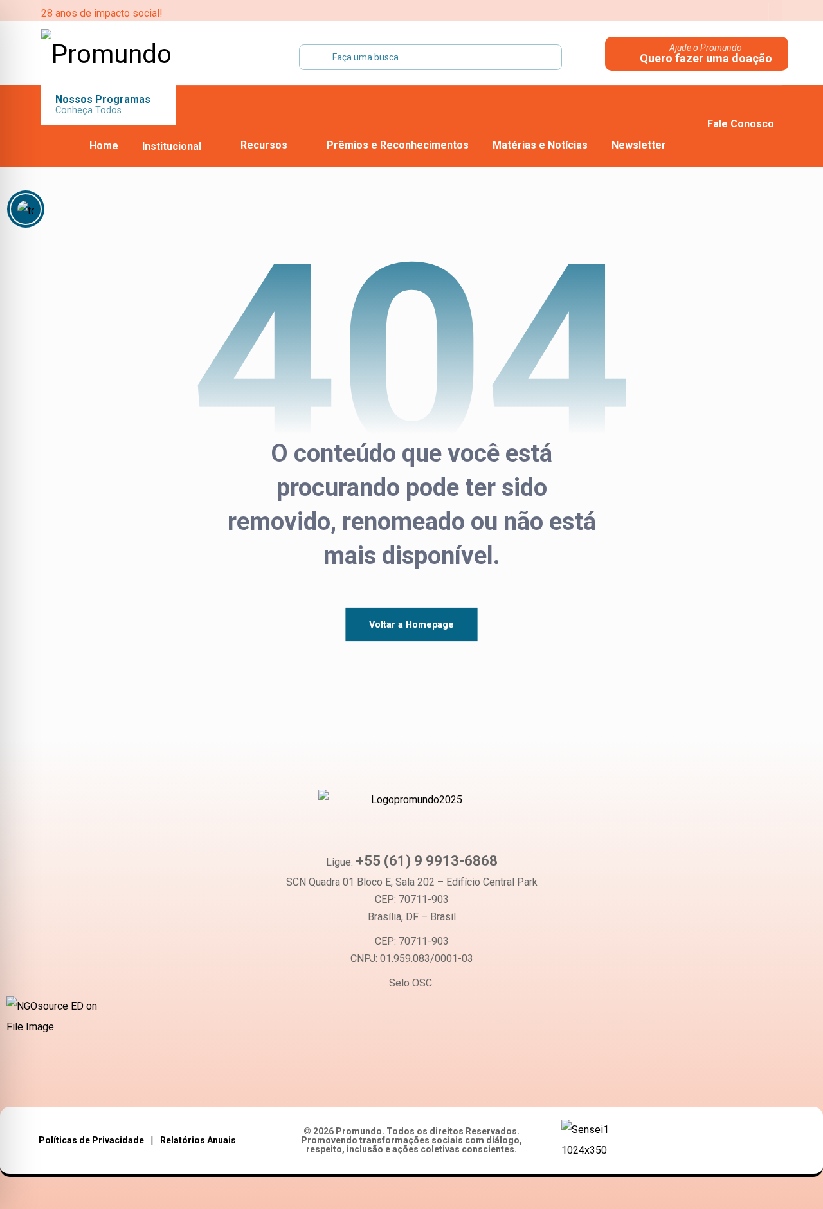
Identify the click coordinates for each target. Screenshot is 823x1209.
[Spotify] (469, 1077)
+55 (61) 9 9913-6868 (427, 861)
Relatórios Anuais (198, 1140)
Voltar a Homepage (411, 624)
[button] (669, 13)
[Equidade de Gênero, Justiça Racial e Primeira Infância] (122, 54)
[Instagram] (431, 1077)
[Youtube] (393, 1077)
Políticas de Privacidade (91, 1140)
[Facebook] (355, 1077)
